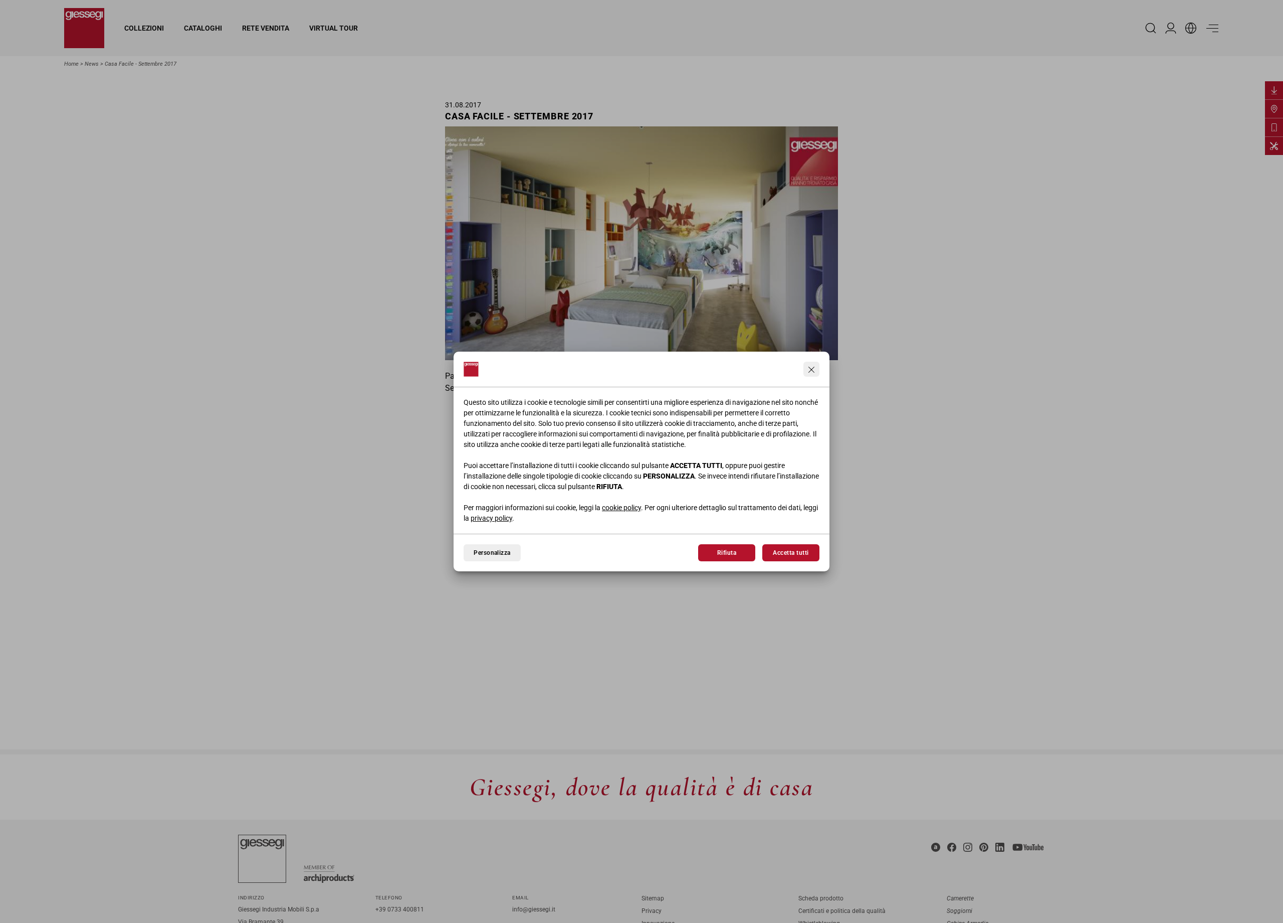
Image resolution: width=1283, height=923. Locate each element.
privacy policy (491, 518)
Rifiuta (726, 552)
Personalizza (492, 552)
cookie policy (621, 508)
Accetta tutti (790, 552)
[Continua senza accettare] (811, 369)
